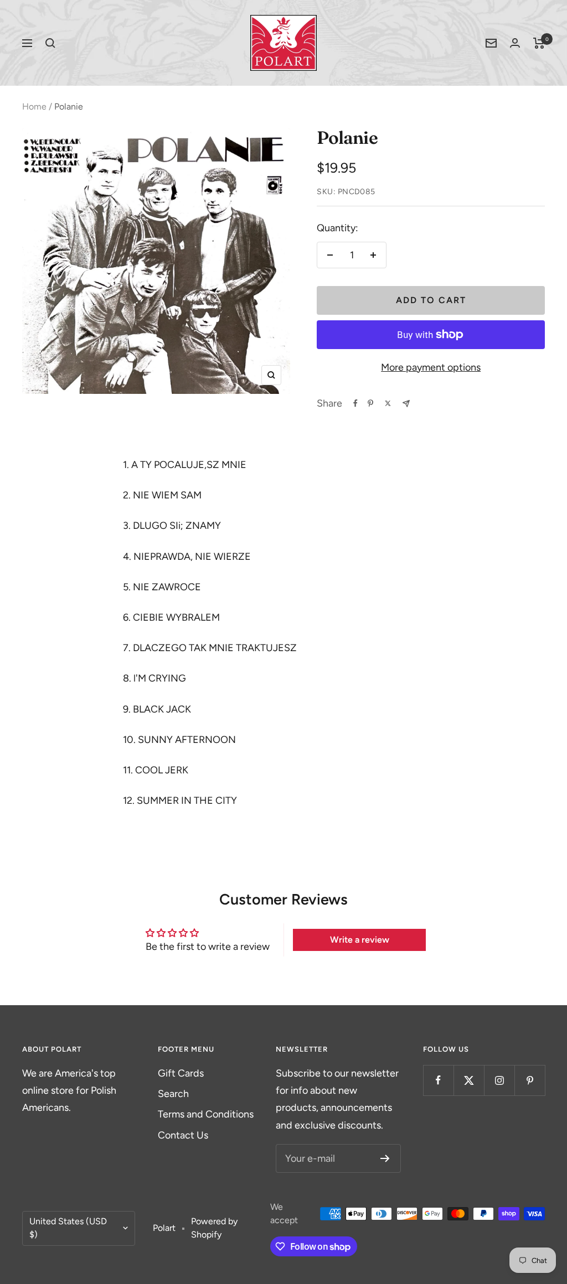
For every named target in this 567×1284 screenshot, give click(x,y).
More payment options (431, 367)
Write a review (359, 939)
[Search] (50, 43)
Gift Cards (181, 1073)
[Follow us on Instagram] (499, 1080)
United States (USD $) (68, 1228)
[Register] (385, 1158)
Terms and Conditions (206, 1114)
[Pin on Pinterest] (370, 403)
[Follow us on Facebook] (438, 1080)
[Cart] (539, 43)
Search (173, 1094)
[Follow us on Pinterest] (529, 1080)
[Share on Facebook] (355, 403)
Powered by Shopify (214, 1228)
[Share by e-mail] (406, 403)
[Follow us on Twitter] (468, 1080)
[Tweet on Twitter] (388, 403)
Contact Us (183, 1135)
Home (34, 106)
